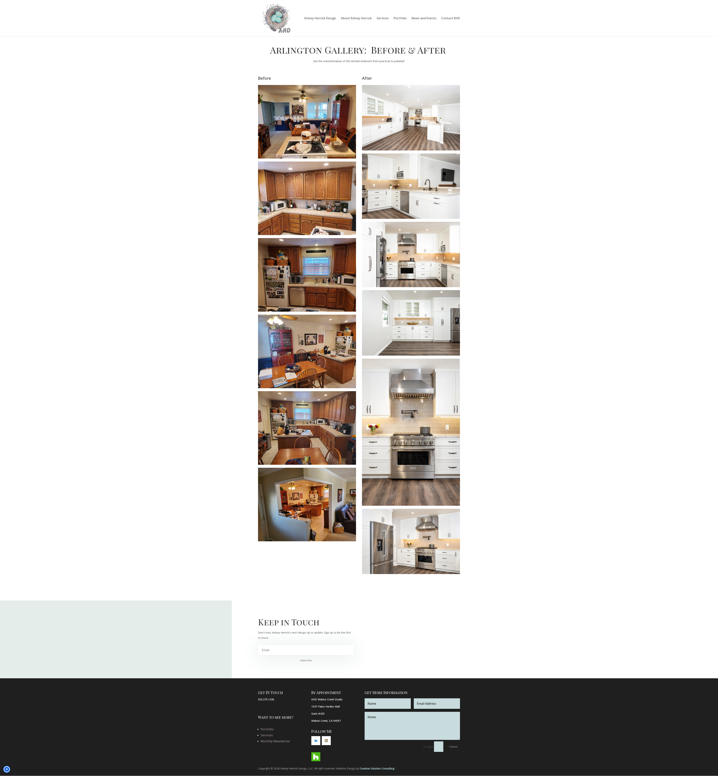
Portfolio (400, 18)
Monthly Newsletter (275, 741)
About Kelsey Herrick (356, 18)
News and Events (424, 18)
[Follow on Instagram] (326, 740)
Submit (453, 746)
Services (383, 18)
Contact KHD (450, 18)
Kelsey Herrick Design (320, 18)
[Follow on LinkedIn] (315, 740)
